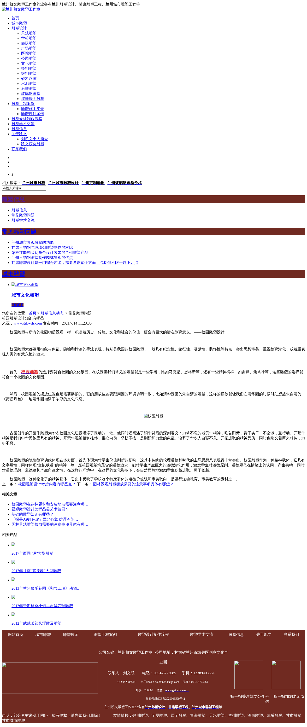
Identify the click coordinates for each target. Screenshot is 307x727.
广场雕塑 (28, 48)
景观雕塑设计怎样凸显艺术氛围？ (40, 509)
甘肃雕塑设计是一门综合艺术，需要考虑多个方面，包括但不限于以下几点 (75, 263)
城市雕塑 (19, 23)
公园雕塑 (28, 58)
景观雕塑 (28, 33)
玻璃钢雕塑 (30, 94)
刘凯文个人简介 (34, 139)
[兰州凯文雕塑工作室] (21, 9)
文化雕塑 (28, 63)
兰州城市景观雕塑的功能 (33, 242)
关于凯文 (19, 134)
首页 (15, 18)
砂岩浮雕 (28, 78)
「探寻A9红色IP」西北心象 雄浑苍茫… (45, 519)
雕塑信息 (19, 129)
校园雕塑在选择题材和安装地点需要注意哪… (50, 504)
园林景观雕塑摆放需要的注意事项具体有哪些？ (133, 484)
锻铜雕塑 (28, 73)
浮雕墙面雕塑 (32, 99)
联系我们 (19, 149)
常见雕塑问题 (23, 215)
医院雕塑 (28, 53)
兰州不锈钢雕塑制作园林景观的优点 (42, 258)
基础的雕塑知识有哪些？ (33, 514)
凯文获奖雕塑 (32, 144)
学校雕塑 (28, 38)
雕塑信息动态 (52, 313)
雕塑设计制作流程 (27, 119)
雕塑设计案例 (32, 114)
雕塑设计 (19, 28)
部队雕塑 (28, 43)
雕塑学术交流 (23, 124)
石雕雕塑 (28, 89)
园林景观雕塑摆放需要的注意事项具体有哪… (50, 524)
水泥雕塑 (28, 83)
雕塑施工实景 (32, 109)
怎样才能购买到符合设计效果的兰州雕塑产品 (50, 252)
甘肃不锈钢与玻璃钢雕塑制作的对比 (42, 247)
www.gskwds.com (27, 323)
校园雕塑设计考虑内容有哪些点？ (46, 484)
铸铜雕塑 (28, 68)
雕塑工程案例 (23, 104)
